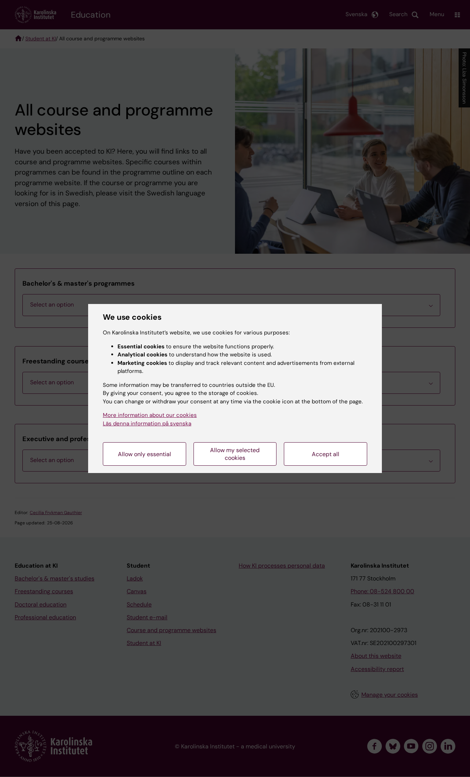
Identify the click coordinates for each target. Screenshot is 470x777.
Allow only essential (144, 454)
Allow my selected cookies (235, 454)
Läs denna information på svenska (147, 423)
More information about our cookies (150, 415)
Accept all (325, 454)
